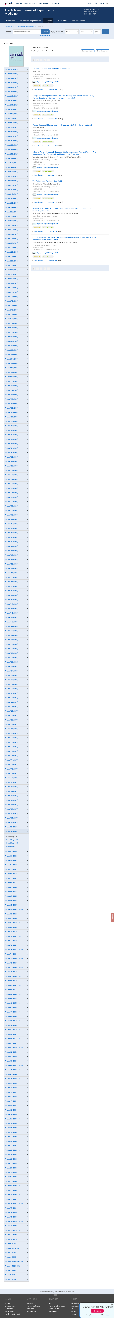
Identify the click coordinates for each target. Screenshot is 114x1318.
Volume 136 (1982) (11, 662)
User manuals (75, 1303)
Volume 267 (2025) (11, 78)
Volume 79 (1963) (11, 932)
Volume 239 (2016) (11, 203)
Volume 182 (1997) (11, 457)
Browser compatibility (77, 1306)
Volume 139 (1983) (11, 649)
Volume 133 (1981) (11, 675)
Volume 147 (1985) (11, 613)
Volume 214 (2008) (11, 314)
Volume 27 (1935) (11, 1163)
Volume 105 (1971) (11, 800)
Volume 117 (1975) (11, 747)
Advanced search (44, 36)
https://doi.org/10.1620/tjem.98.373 (48, 224)
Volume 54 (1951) (11, 1043)
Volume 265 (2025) (11, 87)
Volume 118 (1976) (11, 742)
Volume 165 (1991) (11, 533)
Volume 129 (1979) (11, 693)
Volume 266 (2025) (11, 83)
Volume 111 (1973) (11, 773)
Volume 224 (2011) (11, 270)
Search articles (9, 1311)
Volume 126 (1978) (11, 706)
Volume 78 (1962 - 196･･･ (14, 936)
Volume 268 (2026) (11, 74)
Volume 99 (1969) (11, 827)
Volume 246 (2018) (11, 172)
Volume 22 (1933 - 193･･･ (14, 1186)
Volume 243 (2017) (11, 185)
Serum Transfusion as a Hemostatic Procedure (51, 68)
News (50, 1303)
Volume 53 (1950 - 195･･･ (14, 1047)
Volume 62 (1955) (11, 1007)
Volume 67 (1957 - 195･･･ (14, 985)
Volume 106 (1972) (11, 796)
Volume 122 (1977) (11, 724)
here (108, 1315)
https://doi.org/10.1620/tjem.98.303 (48, 82)
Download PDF (53, 90)
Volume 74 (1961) (11, 954)
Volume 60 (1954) (11, 1016)
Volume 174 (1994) (11, 493)
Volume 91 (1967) (11, 878)
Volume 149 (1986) (11, 604)
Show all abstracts (102, 51)
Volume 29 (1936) (11, 1154)
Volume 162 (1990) (11, 546)
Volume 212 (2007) (11, 323)
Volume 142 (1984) (11, 635)
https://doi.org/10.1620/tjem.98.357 (48, 167)
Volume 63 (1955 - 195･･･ (14, 1003)
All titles (7, 1303)
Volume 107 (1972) (11, 791)
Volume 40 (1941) (11, 1105)
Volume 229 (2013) (11, 247)
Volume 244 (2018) (11, 181)
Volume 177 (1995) (11, 479)
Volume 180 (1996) (11, 466)
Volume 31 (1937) (11, 1146)
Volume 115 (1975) (11, 755)
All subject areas (10, 1306)
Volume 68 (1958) (11, 981)
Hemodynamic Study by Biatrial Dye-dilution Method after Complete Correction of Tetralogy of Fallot (64, 209)
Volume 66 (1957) (11, 990)
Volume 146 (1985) (11, 617)
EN (101, 3)
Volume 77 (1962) (11, 941)
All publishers (9, 1309)
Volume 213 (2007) (11, 319)
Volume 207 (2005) (11, 345)
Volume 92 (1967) (11, 874)
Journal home (11, 20)
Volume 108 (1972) (11, 787)
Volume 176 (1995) (11, 484)
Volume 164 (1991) (11, 537)
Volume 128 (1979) (11, 698)
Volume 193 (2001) (11, 408)
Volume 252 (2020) (11, 145)
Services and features (34, 1306)
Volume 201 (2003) (11, 372)
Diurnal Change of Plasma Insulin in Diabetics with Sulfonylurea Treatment (62, 125)
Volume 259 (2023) (11, 114)
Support (55, 3)
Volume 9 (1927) (10, 1244)
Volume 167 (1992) (11, 524)
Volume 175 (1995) (11, 488)
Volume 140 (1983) (11, 644)
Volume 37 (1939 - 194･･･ (14, 1119)
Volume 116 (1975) (11, 751)
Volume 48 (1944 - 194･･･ (14, 1070)
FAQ (72, 1309)
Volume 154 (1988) (11, 582)
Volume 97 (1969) (11, 851)
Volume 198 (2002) (11, 386)
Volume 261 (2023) (11, 105)
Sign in (90, 3)
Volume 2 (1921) (10, 1275)
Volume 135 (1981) (11, 666)
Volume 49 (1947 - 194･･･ (14, 1065)
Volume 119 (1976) (11, 738)
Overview (30, 1303)
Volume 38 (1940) (11, 1114)
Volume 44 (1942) (11, 1088)
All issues (48, 20)
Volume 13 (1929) (11, 1226)
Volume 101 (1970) (11, 818)
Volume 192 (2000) (11, 412)
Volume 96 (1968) (11, 856)
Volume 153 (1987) (11, 586)
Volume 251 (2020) (11, 149)
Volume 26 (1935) (11, 1168)
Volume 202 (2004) (11, 368)
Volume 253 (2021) (11, 140)
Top (55, 1295)
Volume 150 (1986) (11, 600)
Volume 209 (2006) (11, 337)
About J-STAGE (29, 3)
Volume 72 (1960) (11, 963)
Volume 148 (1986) (11, 608)
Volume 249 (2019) (11, 158)
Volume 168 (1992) (11, 519)
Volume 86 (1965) (11, 900)
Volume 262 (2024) (11, 100)
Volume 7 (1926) (10, 1252)
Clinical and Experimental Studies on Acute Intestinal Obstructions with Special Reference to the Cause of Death (64, 238)
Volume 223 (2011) (11, 274)
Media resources (54, 1311)
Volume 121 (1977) (11, 729)
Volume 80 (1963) (11, 927)
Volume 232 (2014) (11, 234)
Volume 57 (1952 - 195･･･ (14, 1030)
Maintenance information (57, 1306)
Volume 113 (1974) (11, 764)
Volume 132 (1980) (11, 680)
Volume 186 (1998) (11, 439)
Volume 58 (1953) (11, 1025)
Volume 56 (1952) (11, 1034)
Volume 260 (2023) (11, 109)
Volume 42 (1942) (11, 1097)
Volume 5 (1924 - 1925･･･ (14, 1261)
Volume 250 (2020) (11, 154)
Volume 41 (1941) (11, 1101)
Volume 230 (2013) (11, 243)
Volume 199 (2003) (11, 381)
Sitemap (73, 1314)
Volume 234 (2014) (11, 225)
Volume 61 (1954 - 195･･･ (14, 1012)
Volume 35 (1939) (11, 1128)
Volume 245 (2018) (11, 176)
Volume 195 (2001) (11, 399)
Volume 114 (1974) (11, 760)
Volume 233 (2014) (11, 230)
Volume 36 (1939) (11, 1123)
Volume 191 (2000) (11, 417)
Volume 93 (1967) (11, 869)
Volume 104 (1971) (11, 805)
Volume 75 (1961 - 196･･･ (14, 949)
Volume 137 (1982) (11, 657)
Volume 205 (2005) (11, 354)
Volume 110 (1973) (11, 778)
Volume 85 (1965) (11, 905)
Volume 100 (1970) (11, 822)
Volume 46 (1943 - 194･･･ (14, 1079)
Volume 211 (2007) (11, 328)
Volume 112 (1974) (11, 769)
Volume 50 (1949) (11, 1061)
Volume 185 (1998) (11, 444)
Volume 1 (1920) (10, 1279)
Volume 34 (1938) (11, 1132)
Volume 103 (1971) (11, 809)
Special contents (54, 1309)
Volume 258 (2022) (11, 118)
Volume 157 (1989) (11, 568)
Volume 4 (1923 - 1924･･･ (14, 1266)
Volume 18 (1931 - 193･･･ (14, 1203)
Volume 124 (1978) (11, 715)
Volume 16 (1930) (11, 1212)
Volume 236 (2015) (11, 216)
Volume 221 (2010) (11, 283)
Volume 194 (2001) (11, 403)
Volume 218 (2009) (11, 296)
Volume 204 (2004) (11, 359)
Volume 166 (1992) (11, 528)
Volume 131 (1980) (11, 684)
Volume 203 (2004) (11, 363)
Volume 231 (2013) (11, 239)
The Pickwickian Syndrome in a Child (47, 181)
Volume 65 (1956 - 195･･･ (14, 994)
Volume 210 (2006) (11, 332)
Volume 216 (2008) (11, 305)
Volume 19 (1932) (11, 1199)
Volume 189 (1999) (11, 426)
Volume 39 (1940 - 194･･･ (14, 1110)
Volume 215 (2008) (11, 310)
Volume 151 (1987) (11, 595)
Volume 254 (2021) (11, 136)
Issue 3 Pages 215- (12, 840)
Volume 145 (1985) (11, 622)
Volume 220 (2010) (11, 288)
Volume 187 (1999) (11, 435)
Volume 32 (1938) (11, 1141)
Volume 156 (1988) (11, 573)
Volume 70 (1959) (11, 972)
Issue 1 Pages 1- (11, 846)
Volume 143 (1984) (11, 631)
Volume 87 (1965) (11, 896)
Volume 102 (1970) (11, 813)
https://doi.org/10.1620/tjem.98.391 (48, 253)
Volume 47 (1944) (11, 1074)
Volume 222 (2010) (11, 279)
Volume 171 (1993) (11, 506)
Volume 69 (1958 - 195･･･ (14, 976)
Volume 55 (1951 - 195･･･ (14, 1039)
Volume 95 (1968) (11, 860)
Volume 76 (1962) (11, 945)
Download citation (87, 51)
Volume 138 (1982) (11, 653)
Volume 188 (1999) (11, 430)
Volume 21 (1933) (11, 1190)
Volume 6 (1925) (10, 1257)
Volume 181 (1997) (11, 461)
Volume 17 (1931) (11, 1208)
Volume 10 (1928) (11, 1239)
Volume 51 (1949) (11, 1056)
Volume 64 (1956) (11, 998)
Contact (73, 1311)
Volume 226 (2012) (11, 261)
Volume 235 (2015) (11, 221)
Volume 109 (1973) (11, 782)
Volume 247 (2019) (11, 167)
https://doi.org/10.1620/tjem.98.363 (48, 194)
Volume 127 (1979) (11, 702)
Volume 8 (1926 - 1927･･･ (14, 1248)
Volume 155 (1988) (11, 577)
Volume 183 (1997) (11, 452)
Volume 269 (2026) (11, 69)
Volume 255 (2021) (11, 132)
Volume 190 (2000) (11, 421)
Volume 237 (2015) (11, 212)
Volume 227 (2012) (11, 256)
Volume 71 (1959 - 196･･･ (14, 967)
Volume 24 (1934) (11, 1177)
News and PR (43, 3)
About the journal (78, 20)
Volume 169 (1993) (11, 515)
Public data (30, 1309)
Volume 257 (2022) (11, 123)
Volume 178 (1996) (11, 475)
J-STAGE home (9, 26)
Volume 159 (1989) (11, 559)
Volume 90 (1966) (11, 883)
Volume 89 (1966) (11, 887)
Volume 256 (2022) (11, 127)
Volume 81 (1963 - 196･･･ (14, 923)
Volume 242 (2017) (11, 190)
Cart (96, 3)
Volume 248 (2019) (11, 163)
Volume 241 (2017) (11, 194)
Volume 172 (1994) (11, 501)
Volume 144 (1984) (11, 626)
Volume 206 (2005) (11, 350)
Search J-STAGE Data (12, 1314)
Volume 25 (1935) (11, 1172)
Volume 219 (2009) (11, 292)
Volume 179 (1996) (11, 470)
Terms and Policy (32, 1311)
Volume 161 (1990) (11, 550)
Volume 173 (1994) (11, 497)
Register (97, 1311)
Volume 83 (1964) (11, 914)
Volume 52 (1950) (11, 1052)
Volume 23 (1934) (11, 1181)
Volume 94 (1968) (11, 865)
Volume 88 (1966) (11, 892)
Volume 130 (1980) (11, 689)
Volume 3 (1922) (10, 1270)
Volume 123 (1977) (11, 720)
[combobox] (71, 31)
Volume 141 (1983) (11, 640)
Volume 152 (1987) (11, 591)
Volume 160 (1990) (11, 555)
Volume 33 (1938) (11, 1137)
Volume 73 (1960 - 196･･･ (14, 958)
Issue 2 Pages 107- (12, 843)
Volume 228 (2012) (11, 252)
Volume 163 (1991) (11, 542)
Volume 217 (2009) (11, 301)
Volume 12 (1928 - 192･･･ (14, 1230)
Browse (18, 3)
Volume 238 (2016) (11, 207)
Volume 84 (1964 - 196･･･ (14, 909)
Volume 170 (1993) (11, 510)
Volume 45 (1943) (11, 1083)
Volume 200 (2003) (11, 377)
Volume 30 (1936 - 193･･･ (14, 1150)
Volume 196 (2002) (11, 395)
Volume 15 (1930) (11, 1217)
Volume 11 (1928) (11, 1235)
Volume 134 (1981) (11, 671)
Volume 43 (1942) (11, 1092)
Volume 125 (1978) (11, 711)
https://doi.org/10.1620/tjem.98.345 (48, 138)
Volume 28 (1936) (11, 1159)
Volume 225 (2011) (11, 265)
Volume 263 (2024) (11, 96)
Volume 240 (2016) (11, 198)
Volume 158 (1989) (11, 564)
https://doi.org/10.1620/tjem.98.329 (48, 111)
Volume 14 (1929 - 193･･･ (14, 1221)
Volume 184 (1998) (11, 448)
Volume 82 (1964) (11, 918)
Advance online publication (30, 20)
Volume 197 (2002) (11, 390)
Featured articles (62, 20)
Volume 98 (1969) (11, 831)
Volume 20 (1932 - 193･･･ (14, 1195)
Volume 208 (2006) (11, 341)
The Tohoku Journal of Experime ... (25, 26)
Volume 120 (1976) (11, 733)
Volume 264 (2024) (11, 91)
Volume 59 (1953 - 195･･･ (14, 1021)
